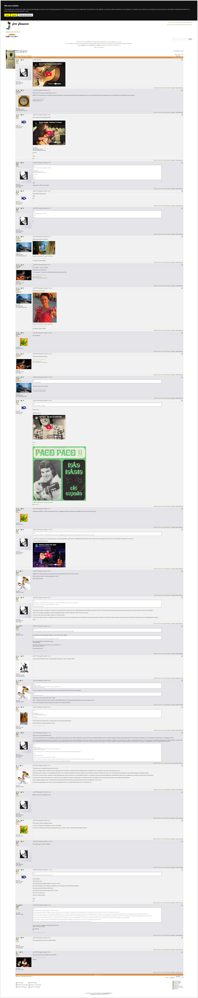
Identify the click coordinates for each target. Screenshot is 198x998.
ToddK (49, 680)
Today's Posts (169, 24)
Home (185, 22)
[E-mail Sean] (18, 706)
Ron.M (49, 162)
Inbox (174, 24)
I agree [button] (7, 15)
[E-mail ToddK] (18, 625)
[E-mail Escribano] (18, 236)
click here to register (118, 41)
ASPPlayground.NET (104, 994)
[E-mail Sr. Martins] (18, 332)
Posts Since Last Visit (172, 22)
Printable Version (180, 54)
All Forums (17, 55)
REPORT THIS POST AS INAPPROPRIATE (162, 88)
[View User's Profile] (16, 59)
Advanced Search (180, 22)
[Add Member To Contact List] (21, 59)
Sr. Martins (50, 377)
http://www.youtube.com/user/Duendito (40, 278)
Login (191, 22)
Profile (177, 24)
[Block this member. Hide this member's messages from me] (23, 59)
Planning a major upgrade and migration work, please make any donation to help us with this (13, 32)
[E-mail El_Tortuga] (18, 264)
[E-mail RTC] (18, 655)
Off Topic (29, 55)
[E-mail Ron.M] (18, 114)
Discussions (23, 55)
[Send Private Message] (20, 59)
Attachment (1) (36, 504)
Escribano (49, 288)
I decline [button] (14, 15)
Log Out (190, 24)
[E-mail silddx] (18, 59)
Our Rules (180, 24)
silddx (49, 90)
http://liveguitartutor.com (37, 276)
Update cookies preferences (99, 47)
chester (49, 597)
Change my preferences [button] (25, 15)
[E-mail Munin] (18, 937)
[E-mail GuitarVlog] (18, 90)
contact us (119, 45)
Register (188, 22)
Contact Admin (186, 24)
